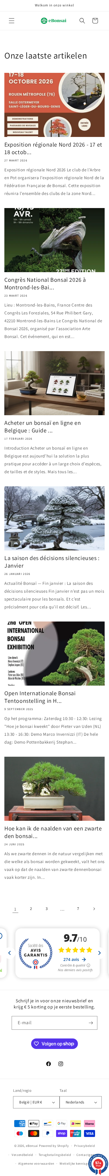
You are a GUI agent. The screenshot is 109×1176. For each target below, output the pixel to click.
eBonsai (32, 1146)
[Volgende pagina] (93, 908)
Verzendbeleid (22, 1155)
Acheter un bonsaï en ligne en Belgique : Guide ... (42, 426)
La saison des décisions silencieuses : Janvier (52, 561)
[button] (11, 20)
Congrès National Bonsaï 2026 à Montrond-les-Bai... (45, 283)
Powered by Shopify (54, 1146)
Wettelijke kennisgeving (78, 1163)
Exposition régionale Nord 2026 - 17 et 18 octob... (53, 148)
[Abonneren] (90, 1023)
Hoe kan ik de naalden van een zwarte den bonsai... (53, 832)
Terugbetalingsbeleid (55, 1155)
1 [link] (15, 909)
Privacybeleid (84, 1146)
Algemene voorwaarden (36, 1163)
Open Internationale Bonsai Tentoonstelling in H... (40, 697)
